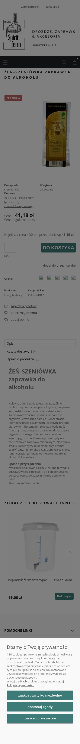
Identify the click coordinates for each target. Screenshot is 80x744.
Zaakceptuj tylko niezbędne (40, 695)
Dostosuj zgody (40, 707)
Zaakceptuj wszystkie (40, 718)
